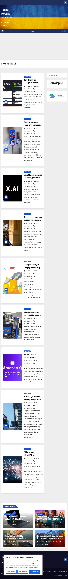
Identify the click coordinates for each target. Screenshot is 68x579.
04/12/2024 (29, 223)
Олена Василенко (20, 522)
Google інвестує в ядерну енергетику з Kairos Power (33, 267)
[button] (62, 31)
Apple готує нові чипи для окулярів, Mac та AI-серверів (32, 125)
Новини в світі (41, 533)
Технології (27, 118)
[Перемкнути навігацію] (32, 31)
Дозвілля (40, 514)
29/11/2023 (29, 360)
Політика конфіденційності (60, 571)
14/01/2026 (29, 86)
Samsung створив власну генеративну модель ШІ (33, 399)
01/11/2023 (29, 458)
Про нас (49, 571)
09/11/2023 (29, 402)
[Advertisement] (34, 46)
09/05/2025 (29, 128)
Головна (51, 75)
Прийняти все (35, 571)
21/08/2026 (9, 541)
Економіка (7, 533)
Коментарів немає (30, 91)
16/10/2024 (29, 271)
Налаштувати (11, 571)
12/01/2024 (29, 318)
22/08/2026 (9, 522)
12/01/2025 (29, 181)
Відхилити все (23, 571)
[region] (23, 565)
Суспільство (28, 76)
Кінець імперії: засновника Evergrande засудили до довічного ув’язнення (50, 538)
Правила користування (60, 575)
